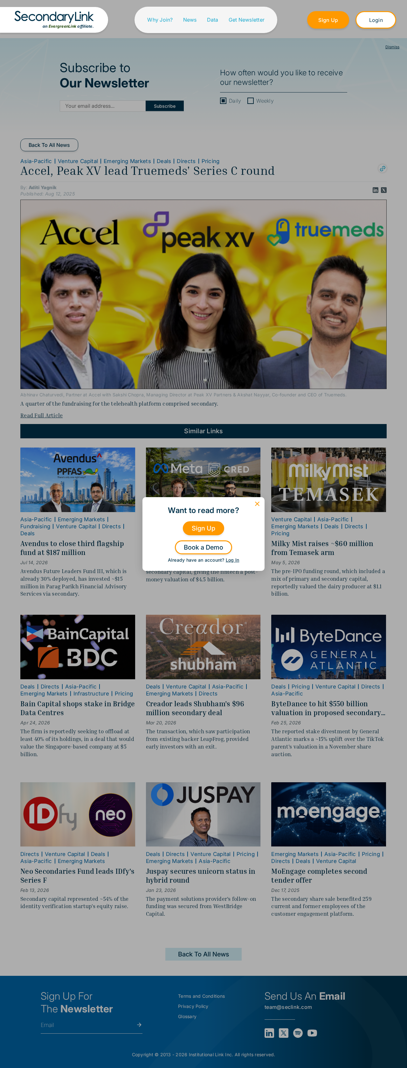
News (190, 20)
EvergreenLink (62, 26)
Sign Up (328, 20)
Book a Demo (203, 547)
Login (376, 20)
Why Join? (160, 20)
